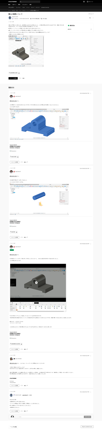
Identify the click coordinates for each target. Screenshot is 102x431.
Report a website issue (87, 426)
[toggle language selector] (84, 1)
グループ (32, 7)
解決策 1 (69, 29)
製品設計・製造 (15, 10)
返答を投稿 (87, 417)
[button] (93, 17)
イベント (28, 7)
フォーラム (18, 7)
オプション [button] (91, 13)
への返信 (27, 395)
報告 (23, 78)
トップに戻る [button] (14, 427)
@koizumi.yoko (13, 101)
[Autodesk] (12, 1)
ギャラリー (38, 7)
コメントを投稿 (13, 78)
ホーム (9, 10)
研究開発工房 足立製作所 (15, 146)
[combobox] (30, 1)
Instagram (17, 147)
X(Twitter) (12, 147)
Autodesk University (45, 7)
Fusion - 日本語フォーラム (24, 10)
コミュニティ (11, 7)
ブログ (23, 7)
